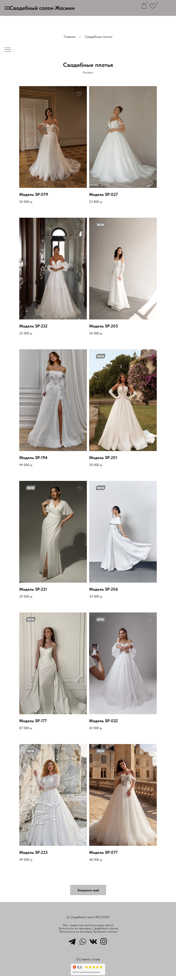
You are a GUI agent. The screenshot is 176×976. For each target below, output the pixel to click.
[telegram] (72, 941)
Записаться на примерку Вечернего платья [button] (88, 931)
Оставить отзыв (88, 959)
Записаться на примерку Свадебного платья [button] (88, 928)
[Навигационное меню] (7, 8)
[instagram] (103, 941)
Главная (69, 36)
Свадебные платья (98, 36)
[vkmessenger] (93, 941)
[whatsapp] (82, 941)
